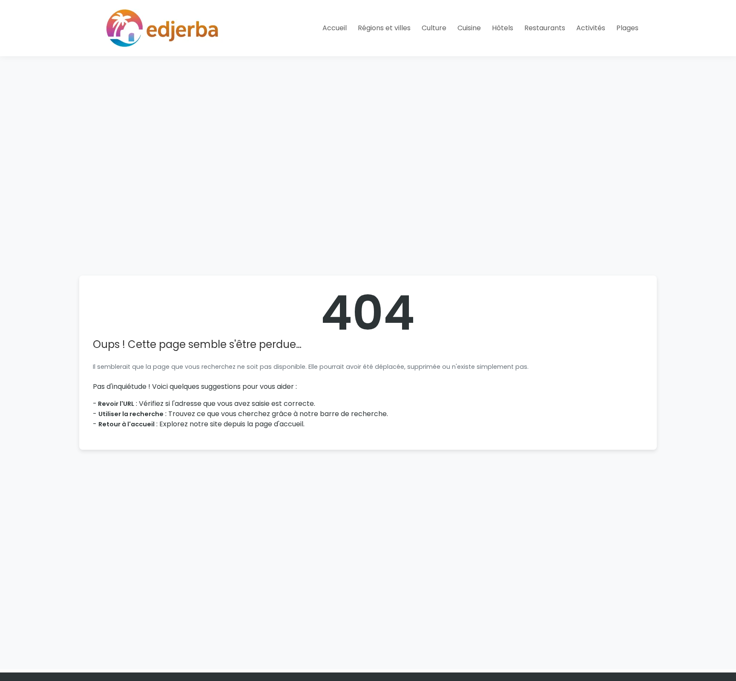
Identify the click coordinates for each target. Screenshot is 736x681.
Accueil (334, 28)
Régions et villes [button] (384, 28)
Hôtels (502, 28)
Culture (434, 28)
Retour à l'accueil (126, 424)
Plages (627, 28)
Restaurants (544, 28)
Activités (590, 28)
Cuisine (469, 28)
